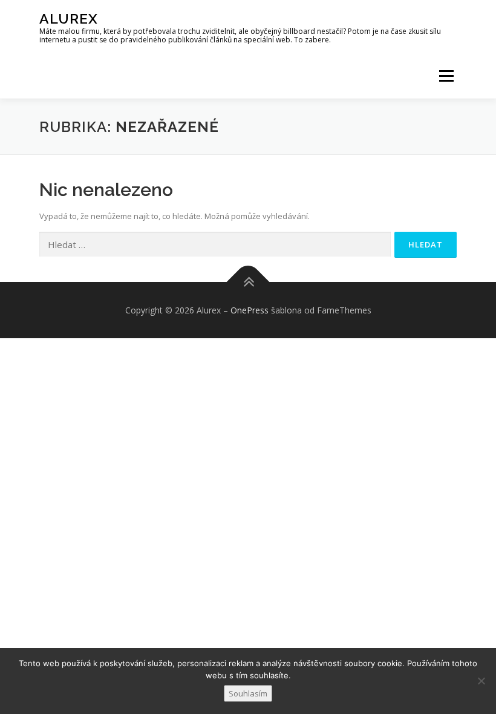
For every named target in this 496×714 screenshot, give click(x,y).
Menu (446, 75)
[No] (481, 681)
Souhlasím (248, 693)
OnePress (249, 310)
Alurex (68, 18)
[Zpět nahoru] (248, 281)
